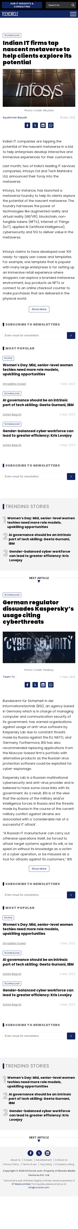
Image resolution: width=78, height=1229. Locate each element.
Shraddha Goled (14, 384)
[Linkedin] (43, 125)
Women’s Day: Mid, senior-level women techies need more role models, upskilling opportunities (38, 370)
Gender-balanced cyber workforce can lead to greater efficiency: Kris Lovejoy (38, 433)
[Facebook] (27, 125)
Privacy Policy (11, 1164)
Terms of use (29, 1164)
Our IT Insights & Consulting (22, 5)
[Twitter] (35, 125)
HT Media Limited (21, 1184)
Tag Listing (46, 1164)
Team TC (9, 677)
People (8, 358)
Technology (12, 35)
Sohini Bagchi (12, 414)
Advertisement (44, 1160)
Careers (28, 1160)
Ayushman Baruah (15, 117)
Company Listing (64, 1164)
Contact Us (61, 1160)
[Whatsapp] (51, 125)
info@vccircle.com (38, 1187)
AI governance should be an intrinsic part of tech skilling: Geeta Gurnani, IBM (38, 402)
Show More (39, 309)
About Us (15, 1160)
